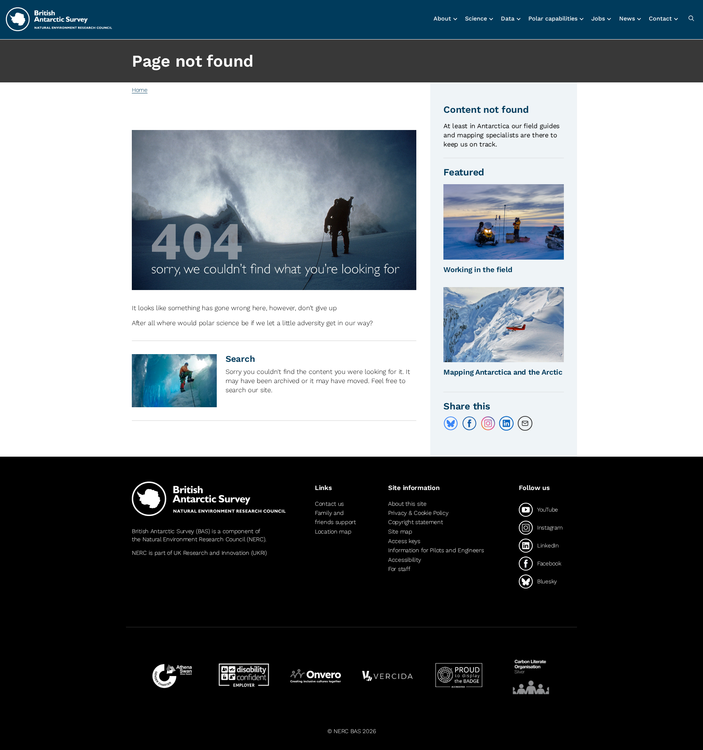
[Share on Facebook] (469, 423)
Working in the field (477, 269)
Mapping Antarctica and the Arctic (502, 372)
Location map (333, 531)
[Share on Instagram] (488, 423)
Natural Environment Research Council (193, 539)
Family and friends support (335, 517)
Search (240, 359)
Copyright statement (415, 522)
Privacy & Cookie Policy (418, 512)
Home (140, 89)
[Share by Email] (525, 423)
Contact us (329, 503)
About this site (407, 503)
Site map (400, 531)
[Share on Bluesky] (450, 423)
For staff (399, 568)
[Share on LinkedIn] (506, 423)
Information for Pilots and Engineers (436, 550)
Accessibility (404, 559)
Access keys (404, 541)
